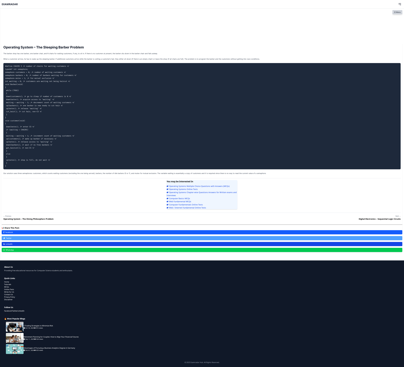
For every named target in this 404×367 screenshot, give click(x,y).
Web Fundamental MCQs (180, 201)
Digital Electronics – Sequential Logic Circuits (380, 219)
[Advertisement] (202, 24)
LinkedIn (9, 244)
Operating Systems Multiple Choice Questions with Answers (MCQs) (199, 186)
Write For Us (9, 292)
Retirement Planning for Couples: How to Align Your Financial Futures (51, 337)
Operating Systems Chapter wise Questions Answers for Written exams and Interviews (202, 194)
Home (6, 282)
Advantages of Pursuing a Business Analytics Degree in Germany (49, 348)
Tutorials (7, 284)
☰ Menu (397, 12)
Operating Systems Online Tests (183, 189)
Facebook (9, 232)
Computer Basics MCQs (179, 198)
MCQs (6, 287)
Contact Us (8, 294)
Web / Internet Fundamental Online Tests (187, 207)
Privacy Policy (9, 297)
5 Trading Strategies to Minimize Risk (38, 326)
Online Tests (9, 289)
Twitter (9, 238)
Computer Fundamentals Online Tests (186, 204)
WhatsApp (10, 250)
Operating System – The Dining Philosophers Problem (28, 219)
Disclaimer (8, 299)
